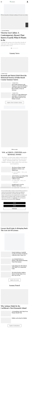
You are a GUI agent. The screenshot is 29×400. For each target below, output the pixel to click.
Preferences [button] (18, 199)
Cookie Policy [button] (15, 197)
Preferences (14, 208)
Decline (14, 205)
